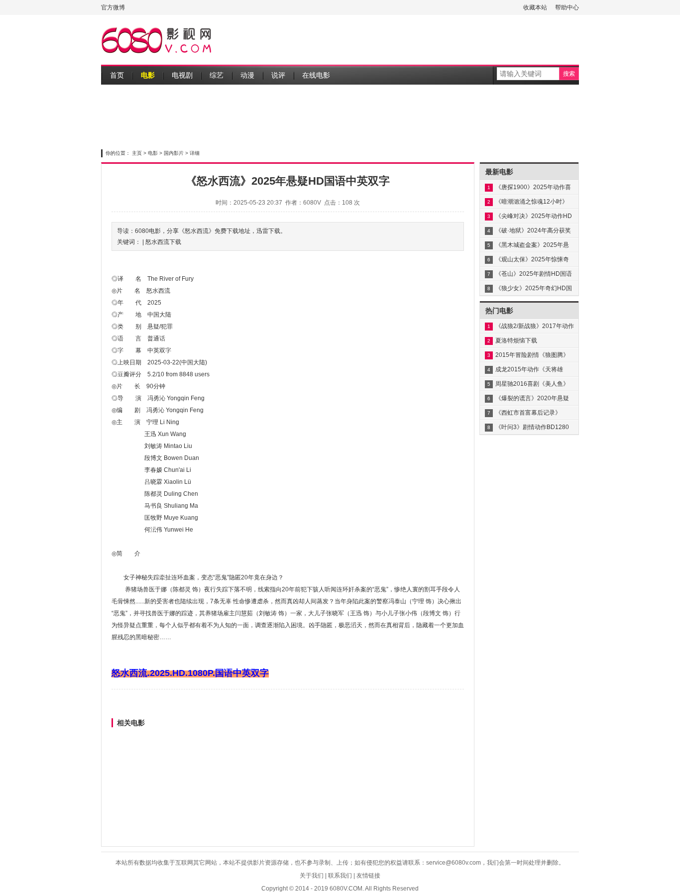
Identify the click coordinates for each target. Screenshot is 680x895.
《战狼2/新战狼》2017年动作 (534, 326)
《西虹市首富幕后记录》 (528, 412)
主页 (137, 153)
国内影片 (174, 153)
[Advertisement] (398, 39)
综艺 (217, 75)
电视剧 (182, 75)
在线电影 (316, 75)
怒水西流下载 (163, 241)
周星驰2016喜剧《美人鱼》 (532, 383)
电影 (148, 75)
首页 (117, 75)
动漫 (247, 75)
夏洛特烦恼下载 (516, 340)
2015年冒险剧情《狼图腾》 (532, 354)
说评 (278, 75)
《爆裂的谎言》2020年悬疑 (532, 398)
